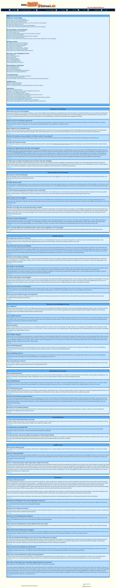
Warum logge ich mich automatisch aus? (17, 21)
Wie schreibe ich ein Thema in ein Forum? (17, 43)
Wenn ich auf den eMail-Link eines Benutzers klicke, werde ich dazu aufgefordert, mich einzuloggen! (31, 38)
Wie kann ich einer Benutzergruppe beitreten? (18, 70)
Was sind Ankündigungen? (13, 60)
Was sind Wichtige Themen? (14, 61)
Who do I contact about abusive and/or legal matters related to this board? (25, 85)
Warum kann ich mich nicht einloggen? (16, 19)
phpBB (26, 585)
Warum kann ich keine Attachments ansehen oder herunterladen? (23, 99)
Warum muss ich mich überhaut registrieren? (18, 20)
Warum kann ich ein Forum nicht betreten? (17, 49)
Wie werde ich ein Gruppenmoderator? (16, 71)
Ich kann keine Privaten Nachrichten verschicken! (19, 76)
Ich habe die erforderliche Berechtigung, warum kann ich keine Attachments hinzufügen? (28, 97)
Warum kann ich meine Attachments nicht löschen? (19, 98)
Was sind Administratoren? (13, 66)
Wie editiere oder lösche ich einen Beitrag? (17, 44)
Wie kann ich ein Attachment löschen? (16, 92)
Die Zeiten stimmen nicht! (13, 32)
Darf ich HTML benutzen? (13, 56)
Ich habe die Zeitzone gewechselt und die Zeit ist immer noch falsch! (23, 33)
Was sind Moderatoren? (13, 68)
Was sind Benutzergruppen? (14, 69)
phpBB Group (47, 449)
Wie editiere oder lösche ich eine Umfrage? (17, 48)
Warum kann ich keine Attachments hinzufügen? (19, 96)
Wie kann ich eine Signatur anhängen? (16, 45)
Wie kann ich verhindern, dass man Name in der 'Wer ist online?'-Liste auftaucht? (27, 23)
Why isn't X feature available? (14, 84)
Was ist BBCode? (11, 54)
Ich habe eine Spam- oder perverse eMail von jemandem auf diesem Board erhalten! (27, 78)
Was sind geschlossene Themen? (15, 62)
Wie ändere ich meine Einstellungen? (16, 31)
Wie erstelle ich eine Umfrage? (14, 46)
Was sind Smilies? (11, 57)
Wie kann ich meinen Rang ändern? (16, 37)
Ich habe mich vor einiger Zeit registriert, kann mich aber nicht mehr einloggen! (26, 26)
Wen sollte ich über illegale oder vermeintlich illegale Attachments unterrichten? (26, 101)
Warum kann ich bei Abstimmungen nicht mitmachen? (20, 50)
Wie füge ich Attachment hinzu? (14, 89)
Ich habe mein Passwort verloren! (15, 24)
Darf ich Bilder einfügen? (13, 58)
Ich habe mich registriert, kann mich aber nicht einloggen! (21, 25)
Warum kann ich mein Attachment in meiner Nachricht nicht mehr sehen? (25, 94)
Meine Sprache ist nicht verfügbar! (15, 34)
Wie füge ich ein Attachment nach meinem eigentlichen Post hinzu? (23, 91)
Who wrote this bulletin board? (14, 82)
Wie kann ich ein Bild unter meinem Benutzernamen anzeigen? (22, 36)
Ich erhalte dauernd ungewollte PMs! (16, 77)
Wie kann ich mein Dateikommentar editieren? (18, 93)
